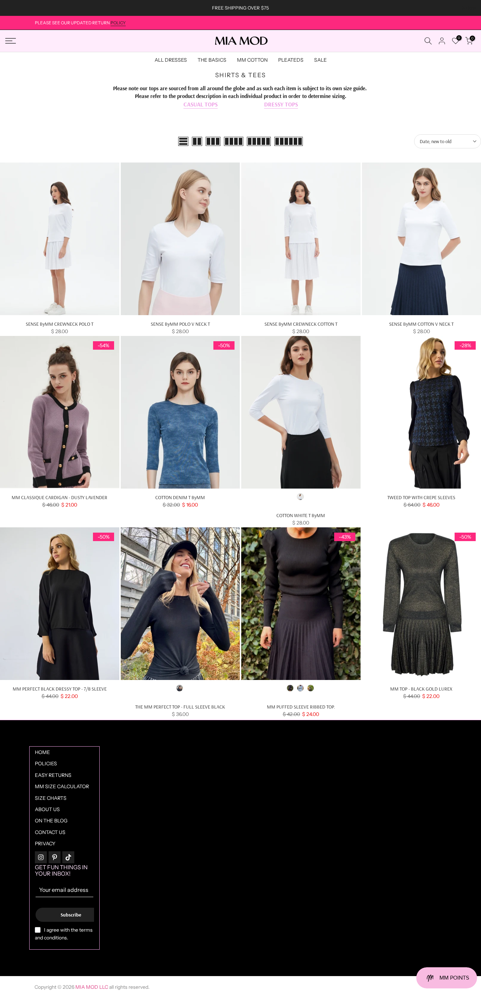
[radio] (300, 496)
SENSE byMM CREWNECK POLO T (59, 324)
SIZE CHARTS (51, 798)
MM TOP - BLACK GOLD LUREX (421, 689)
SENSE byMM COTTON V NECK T (421, 324)
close (13, 8)
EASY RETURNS (53, 775)
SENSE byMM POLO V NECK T (180, 324)
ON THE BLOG (51, 820)
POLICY (118, 22)
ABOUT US (47, 809)
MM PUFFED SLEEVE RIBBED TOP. (301, 707)
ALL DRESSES (171, 60)
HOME (42, 752)
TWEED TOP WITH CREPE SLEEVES (421, 497)
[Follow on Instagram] (41, 857)
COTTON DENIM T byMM (180, 497)
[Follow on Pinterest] (55, 857)
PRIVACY (45, 843)
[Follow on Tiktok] (68, 857)
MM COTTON (252, 60)
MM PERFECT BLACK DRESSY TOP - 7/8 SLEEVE (60, 689)
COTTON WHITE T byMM (300, 515)
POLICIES (46, 763)
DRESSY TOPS (281, 104)
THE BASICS (212, 60)
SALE (320, 60)
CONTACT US (50, 832)
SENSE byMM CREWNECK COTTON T (300, 324)
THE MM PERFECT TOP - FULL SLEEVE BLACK (180, 707)
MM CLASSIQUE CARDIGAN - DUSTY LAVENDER (59, 497)
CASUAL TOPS (200, 104)
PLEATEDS (291, 60)
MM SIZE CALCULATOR (62, 786)
